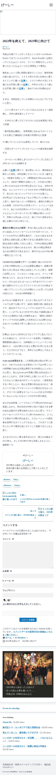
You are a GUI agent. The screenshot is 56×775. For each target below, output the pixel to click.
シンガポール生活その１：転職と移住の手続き (24, 746)
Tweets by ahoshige (11, 708)
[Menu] (51, 5)
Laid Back (28, 772)
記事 (23, 80)
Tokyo (15, 480)
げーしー (7, 5)
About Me (7, 722)
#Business (7, 485)
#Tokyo (17, 485)
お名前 (7, 571)
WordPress (14, 772)
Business (7, 480)
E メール (8, 581)
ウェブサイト (9, 590)
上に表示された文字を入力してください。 (22, 604)
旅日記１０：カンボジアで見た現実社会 (21, 727)
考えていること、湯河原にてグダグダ (20, 733)
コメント (8, 539)
